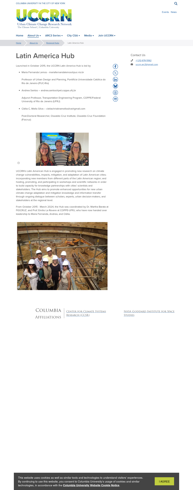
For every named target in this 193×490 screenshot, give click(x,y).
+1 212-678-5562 (143, 60)
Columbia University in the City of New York (40, 3)
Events (165, 12)
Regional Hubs (52, 43)
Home (18, 43)
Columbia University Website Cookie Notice (91, 485)
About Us (34, 43)
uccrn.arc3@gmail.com (147, 64)
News (174, 12)
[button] (115, 66)
